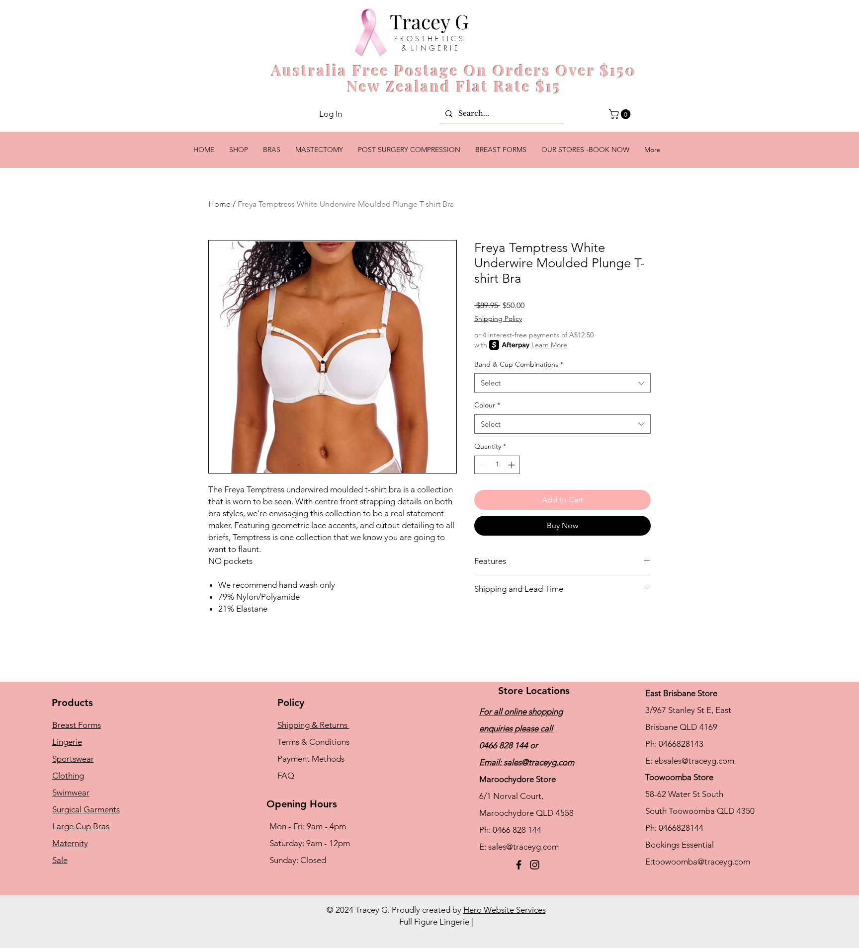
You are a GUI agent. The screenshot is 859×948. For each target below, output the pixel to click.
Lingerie (67, 742)
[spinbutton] (497, 465)
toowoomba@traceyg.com (701, 862)
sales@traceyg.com (539, 762)
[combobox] (562, 383)
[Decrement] (482, 465)
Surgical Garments (86, 809)
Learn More (549, 344)
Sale (60, 860)
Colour (487, 404)
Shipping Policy (498, 318)
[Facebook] (519, 865)
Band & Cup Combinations (518, 364)
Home (219, 204)
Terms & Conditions (313, 742)
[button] (621, 114)
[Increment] (512, 465)
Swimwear (70, 792)
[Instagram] (534, 865)
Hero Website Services (504, 910)
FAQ (285, 776)
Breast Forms (76, 725)
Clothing (68, 776)
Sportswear (73, 759)
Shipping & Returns (313, 725)
